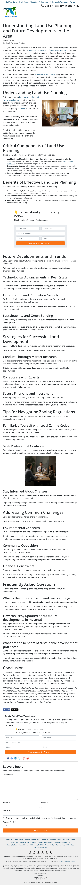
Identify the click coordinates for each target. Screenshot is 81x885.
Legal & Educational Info (62, 842)
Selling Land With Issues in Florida (62, 2)
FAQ (67, 845)
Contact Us (44, 839)
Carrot (55, 882)
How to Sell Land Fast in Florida (17, 845)
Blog (72, 845)
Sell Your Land (11, 2)
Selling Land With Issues (28, 842)
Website (6, 810)
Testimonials (43, 2)
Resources (14, 842)
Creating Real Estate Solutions (67, 861)
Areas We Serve (55, 839)
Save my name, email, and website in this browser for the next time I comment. (41, 818)
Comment (8, 774)
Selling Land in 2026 (37, 845)
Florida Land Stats (40, 847)
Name (6, 802)
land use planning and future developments (48, 50)
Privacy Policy (50, 845)
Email (44, 802)
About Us (33, 2)
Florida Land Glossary (45, 842)
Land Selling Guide (68, 839)
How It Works (23, 2)
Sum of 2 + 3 (9, 822)
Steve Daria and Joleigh (45, 74)
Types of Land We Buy (32, 839)
